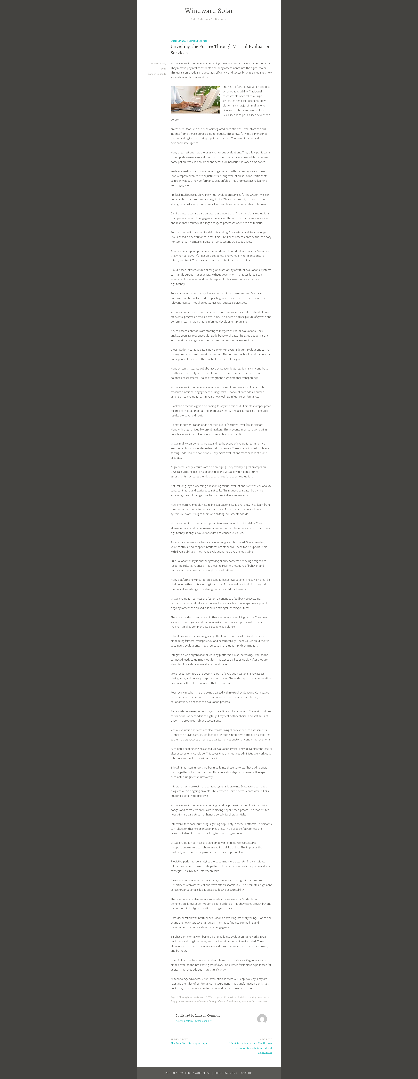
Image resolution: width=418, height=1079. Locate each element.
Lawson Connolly (157, 74)
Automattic (244, 1073)
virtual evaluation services (255, 1001)
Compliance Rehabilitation (189, 40)
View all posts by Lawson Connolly (193, 1020)
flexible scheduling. (247, 997)
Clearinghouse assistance (192, 997)
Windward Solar (209, 11)
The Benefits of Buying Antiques (190, 1041)
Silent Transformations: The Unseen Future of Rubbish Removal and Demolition (250, 1046)
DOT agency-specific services (221, 997)
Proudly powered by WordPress (187, 1073)
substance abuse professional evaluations (218, 1001)
